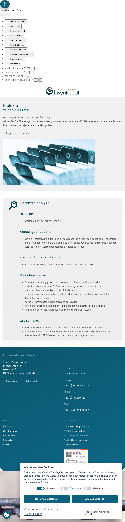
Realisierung (71, 444)
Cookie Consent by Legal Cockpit (97, 513)
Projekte (10, 133)
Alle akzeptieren (95, 498)
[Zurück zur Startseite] (62, 91)
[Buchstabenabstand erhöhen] (40, 80)
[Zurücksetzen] (2, 14)
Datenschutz (31, 380)
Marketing (98, 488)
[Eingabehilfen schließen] (8, 14)
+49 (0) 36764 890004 (76, 385)
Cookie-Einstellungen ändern (14, 506)
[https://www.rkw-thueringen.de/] (76, 456)
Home (6, 420)
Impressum (12, 380)
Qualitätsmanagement (76, 440)
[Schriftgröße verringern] (28, 72)
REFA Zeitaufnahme (75, 431)
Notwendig (52, 488)
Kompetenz (9, 426)
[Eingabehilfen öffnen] (5, 4)
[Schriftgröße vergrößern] (32, 72)
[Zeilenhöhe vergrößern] (30, 76)
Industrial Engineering (76, 426)
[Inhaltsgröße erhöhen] (37, 68)
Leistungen (70, 420)
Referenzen (9, 435)
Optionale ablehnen (46, 498)
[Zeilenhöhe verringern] (26, 76)
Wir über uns (10, 431)
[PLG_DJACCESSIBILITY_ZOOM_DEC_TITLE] (33, 68)
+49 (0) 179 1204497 (75, 397)
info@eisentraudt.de (76, 373)
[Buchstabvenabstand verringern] (36, 80)
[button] (4, 91)
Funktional (75, 488)
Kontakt (26, 133)
